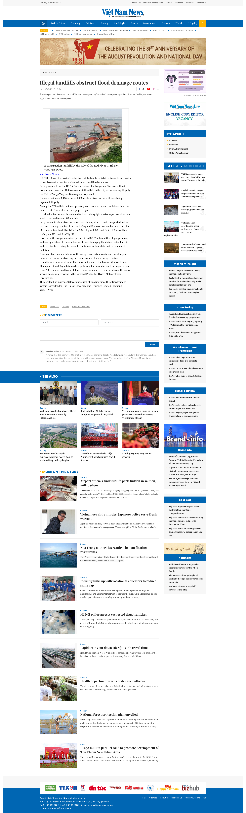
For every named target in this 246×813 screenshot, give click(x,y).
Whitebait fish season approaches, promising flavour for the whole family (184, 568)
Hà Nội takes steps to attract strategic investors (185, 377)
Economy (75, 23)
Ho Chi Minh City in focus (182, 30)
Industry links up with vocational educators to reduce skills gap (118, 583)
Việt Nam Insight (47, 34)
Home (45, 72)
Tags (43, 307)
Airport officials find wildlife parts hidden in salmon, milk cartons (118, 483)
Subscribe (173, 144)
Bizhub (169, 3)
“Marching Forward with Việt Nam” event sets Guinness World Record (98, 457)
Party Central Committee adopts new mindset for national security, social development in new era (186, 281)
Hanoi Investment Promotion (115, 30)
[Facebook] (139, 89)
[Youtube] (148, 89)
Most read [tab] (194, 166)
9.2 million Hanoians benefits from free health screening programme (185, 315)
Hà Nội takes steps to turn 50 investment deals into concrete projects (183, 361)
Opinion (166, 23)
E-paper (173, 134)
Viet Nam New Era (90, 30)
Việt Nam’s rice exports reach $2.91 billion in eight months (193, 209)
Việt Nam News (123, 13)
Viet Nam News (49, 174)
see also (50, 376)
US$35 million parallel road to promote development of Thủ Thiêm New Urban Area (119, 750)
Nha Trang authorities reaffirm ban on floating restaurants (113, 549)
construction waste (81, 306)
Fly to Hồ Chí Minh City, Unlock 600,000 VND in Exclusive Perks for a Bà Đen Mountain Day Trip (186, 460)
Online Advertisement (179, 153)
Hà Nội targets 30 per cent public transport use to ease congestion (184, 414)
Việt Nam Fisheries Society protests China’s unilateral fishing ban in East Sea (185, 532)
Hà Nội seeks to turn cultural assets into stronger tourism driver (184, 407)
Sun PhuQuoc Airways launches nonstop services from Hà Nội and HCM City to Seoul (184, 482)
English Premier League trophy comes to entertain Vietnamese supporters (193, 193)
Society (104, 23)
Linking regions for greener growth (136, 455)
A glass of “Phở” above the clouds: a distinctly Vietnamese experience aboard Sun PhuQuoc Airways (185, 471)
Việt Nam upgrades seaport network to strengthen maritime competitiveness (185, 510)
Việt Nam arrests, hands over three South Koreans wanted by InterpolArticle (58, 414)
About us (164, 797)
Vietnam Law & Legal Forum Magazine (146, 3)
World (179, 23)
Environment (149, 23)
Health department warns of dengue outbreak (112, 681)
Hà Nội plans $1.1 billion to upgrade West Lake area (184, 334)
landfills (65, 306)
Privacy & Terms (192, 797)
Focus (44, 30)
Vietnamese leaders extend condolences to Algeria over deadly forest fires (193, 247)
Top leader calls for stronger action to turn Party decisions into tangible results (186, 292)
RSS (204, 797)
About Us (190, 3)
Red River (54, 306)
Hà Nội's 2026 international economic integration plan (186, 370)
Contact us (176, 797)
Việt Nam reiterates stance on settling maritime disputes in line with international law (186, 521)
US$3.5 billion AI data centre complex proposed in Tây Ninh (97, 412)
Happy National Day (106, 34)
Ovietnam (179, 3)
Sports (134, 23)
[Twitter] (143, 89)
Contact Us (201, 3)
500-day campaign (83, 34)
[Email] (158, 89)
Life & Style (119, 23)
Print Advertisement (178, 148)
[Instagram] (154, 89)
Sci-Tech (90, 23)
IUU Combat (64, 34)
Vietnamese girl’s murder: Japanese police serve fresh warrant (118, 516)
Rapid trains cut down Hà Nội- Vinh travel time (114, 647)
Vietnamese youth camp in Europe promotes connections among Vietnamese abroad (140, 414)
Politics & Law (58, 23)
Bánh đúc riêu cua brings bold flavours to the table (182, 588)
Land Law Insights (140, 30)
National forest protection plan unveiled (109, 714)
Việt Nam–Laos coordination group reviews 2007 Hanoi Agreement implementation (181, 229)
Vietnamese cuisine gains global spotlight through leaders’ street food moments (186, 578)
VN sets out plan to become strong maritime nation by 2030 (184, 272)
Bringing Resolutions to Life (66, 30)
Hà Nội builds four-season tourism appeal (184, 399)
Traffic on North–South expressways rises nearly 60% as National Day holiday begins (56, 457)
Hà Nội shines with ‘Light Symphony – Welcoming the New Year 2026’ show (185, 325)
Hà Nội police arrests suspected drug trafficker (113, 614)
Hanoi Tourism (159, 30)
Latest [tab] (172, 166)
